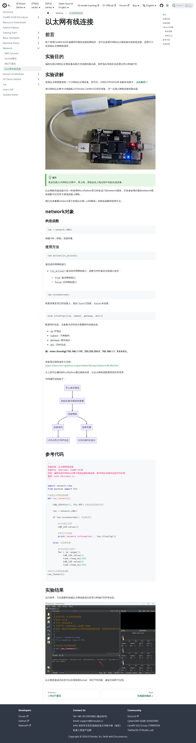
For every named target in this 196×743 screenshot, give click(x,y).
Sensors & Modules (13, 74)
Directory (8, 12)
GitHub (22, 720)
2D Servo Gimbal (12, 79)
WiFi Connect (12, 53)
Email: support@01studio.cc (88, 720)
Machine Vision (11, 43)
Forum (123, 5)
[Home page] (48, 13)
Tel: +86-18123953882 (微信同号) (90, 716)
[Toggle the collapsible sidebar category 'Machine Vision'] (38, 43)
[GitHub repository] (161, 5)
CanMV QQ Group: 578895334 (144, 725)
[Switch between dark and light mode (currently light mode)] (167, 5)
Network (7, 48)
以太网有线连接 (13, 68)
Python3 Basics (11, 27)
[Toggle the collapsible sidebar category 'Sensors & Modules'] (38, 74)
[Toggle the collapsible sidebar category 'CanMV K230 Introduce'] (38, 17)
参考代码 (166, 39)
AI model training (87, 5)
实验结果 (166, 44)
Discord (132, 716)
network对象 (168, 27)
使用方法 (168, 35)
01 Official (108, 5)
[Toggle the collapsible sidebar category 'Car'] (38, 84)
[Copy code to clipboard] (152, 229)
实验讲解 (166, 23)
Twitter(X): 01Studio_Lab (141, 730)
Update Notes (10, 94)
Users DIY (8, 89)
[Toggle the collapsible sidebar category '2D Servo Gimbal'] (38, 79)
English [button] (150, 5)
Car (5, 84)
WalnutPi (23, 725)
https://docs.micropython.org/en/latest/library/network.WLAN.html (82, 365)
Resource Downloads (14, 22)
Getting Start (10, 32)
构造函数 (168, 31)
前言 (164, 14)
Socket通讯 (11, 58)
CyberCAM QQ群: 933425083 (143, 720)
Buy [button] (135, 5)
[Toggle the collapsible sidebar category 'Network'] (38, 48)
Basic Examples (11, 37)
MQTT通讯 (10, 63)
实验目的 (166, 19)
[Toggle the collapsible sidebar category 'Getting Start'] (38, 32)
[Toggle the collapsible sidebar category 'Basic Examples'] (38, 38)
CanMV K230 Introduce (15, 17)
